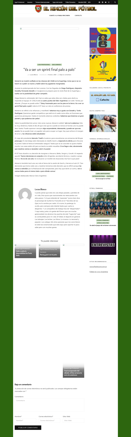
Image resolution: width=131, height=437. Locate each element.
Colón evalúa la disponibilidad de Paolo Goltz (24, 253)
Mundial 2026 (82, 2)
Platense (110, 176)
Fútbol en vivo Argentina (99, 272)
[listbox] (103, 162)
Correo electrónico (46, 416)
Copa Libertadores (103, 173)
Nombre (18, 416)
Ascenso (29, 2)
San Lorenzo (56, 64)
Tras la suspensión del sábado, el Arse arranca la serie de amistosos (73, 373)
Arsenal (66, 368)
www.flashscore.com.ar (98, 267)
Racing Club (53, 249)
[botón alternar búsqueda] (115, 2)
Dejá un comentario (65, 74)
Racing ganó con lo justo (48, 255)
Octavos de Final (99, 176)
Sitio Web (66, 416)
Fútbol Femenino (70, 2)
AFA (89, 2)
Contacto (78, 15)
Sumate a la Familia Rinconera (59, 15)
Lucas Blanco (34, 74)
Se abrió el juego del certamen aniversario (103, 225)
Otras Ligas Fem (103, 223)
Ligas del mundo (57, 2)
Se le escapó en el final (103, 179)
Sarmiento (43, 252)
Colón (18, 248)
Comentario (19, 397)
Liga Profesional (19, 2)
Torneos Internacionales (42, 2)
